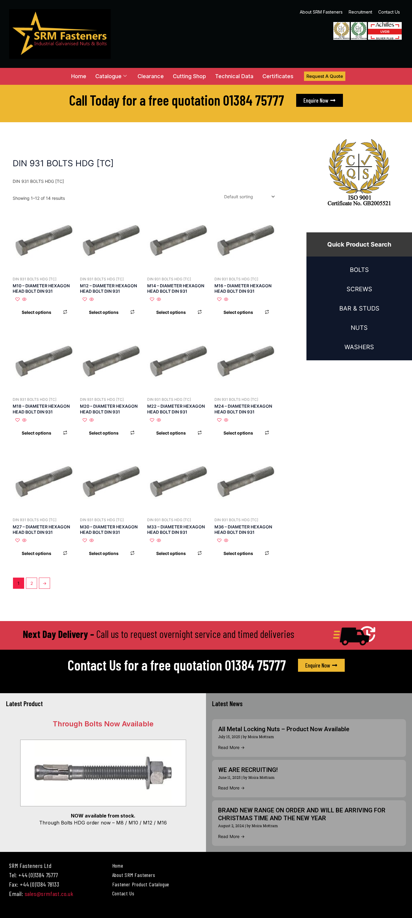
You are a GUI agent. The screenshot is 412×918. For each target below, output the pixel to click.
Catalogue (108, 76)
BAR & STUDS (359, 308)
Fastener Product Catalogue (141, 884)
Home (78, 76)
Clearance (151, 76)
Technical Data (234, 76)
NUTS (359, 327)
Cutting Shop (189, 76)
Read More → (231, 747)
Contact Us (389, 11)
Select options (36, 312)
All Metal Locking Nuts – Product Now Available (283, 729)
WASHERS (359, 347)
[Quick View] (24, 299)
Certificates (277, 76)
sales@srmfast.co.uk (49, 893)
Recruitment (360, 11)
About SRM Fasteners (321, 11)
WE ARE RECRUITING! (248, 769)
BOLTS (359, 269)
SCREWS (359, 289)
